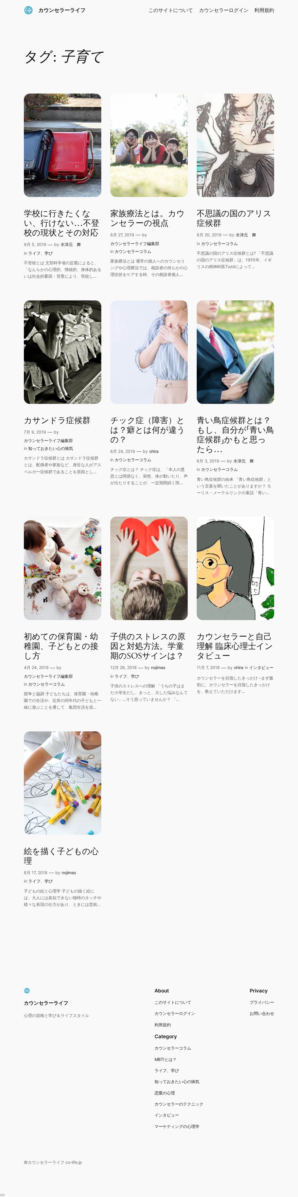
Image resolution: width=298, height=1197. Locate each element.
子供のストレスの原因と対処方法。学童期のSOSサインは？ (147, 646)
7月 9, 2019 (35, 431)
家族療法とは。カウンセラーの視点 (147, 218)
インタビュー (261, 667)
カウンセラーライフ (62, 10)
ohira (154, 451)
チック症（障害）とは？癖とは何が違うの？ (147, 430)
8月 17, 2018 (35, 872)
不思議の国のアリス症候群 (234, 218)
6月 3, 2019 (208, 460)
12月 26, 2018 (123, 667)
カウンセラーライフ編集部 (134, 243)
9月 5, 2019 (35, 244)
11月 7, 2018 (208, 667)
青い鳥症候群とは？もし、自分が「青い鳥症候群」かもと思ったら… (235, 435)
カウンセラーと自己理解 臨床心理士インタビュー (235, 646)
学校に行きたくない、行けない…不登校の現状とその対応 (61, 223)
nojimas (158, 667)
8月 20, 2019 (209, 234)
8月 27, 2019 (122, 234)
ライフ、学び (40, 253)
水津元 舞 (71, 244)
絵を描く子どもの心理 (61, 856)
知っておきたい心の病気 (50, 448)
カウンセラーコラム (133, 251)
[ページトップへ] (2, 1195)
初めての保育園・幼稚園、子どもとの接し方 (61, 646)
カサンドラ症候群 (57, 420)
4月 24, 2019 (36, 667)
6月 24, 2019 (122, 451)
